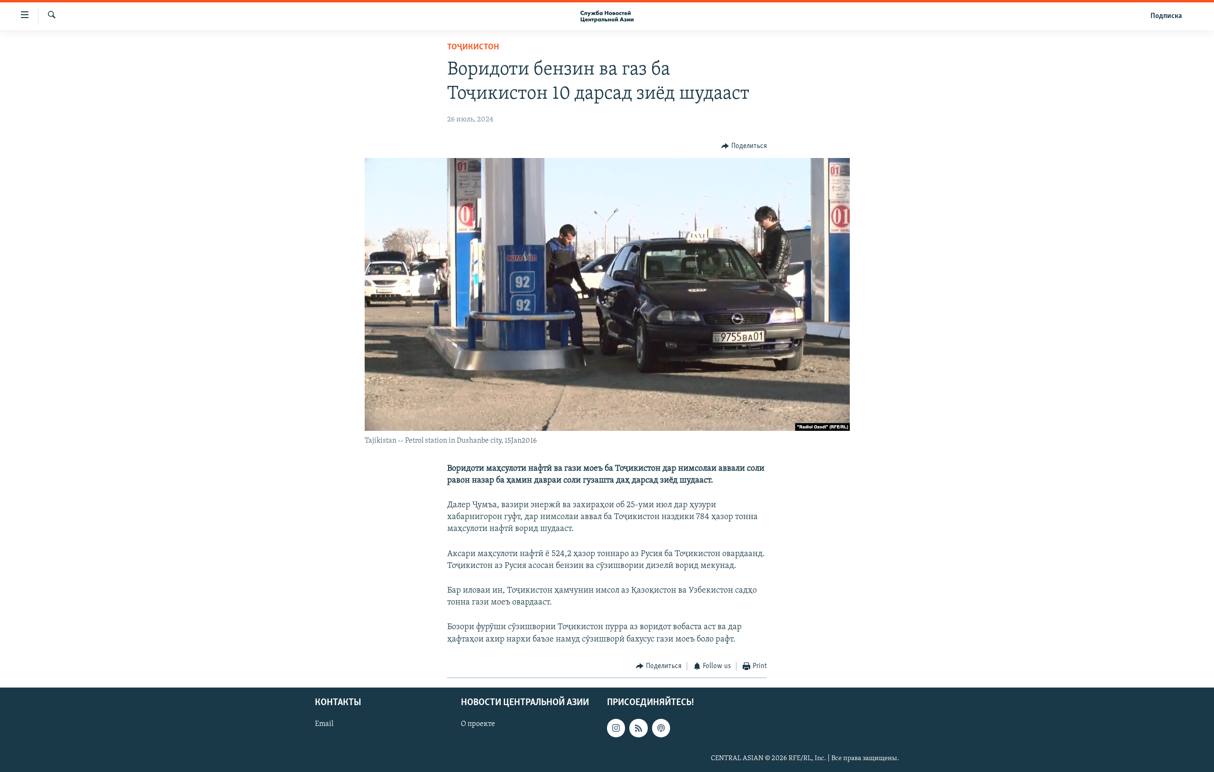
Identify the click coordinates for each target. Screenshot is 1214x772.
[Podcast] (661, 728)
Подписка (1166, 16)
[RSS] (638, 728)
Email (324, 724)
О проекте (478, 724)
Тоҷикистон (473, 47)
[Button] (744, 146)
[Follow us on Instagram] (616, 728)
